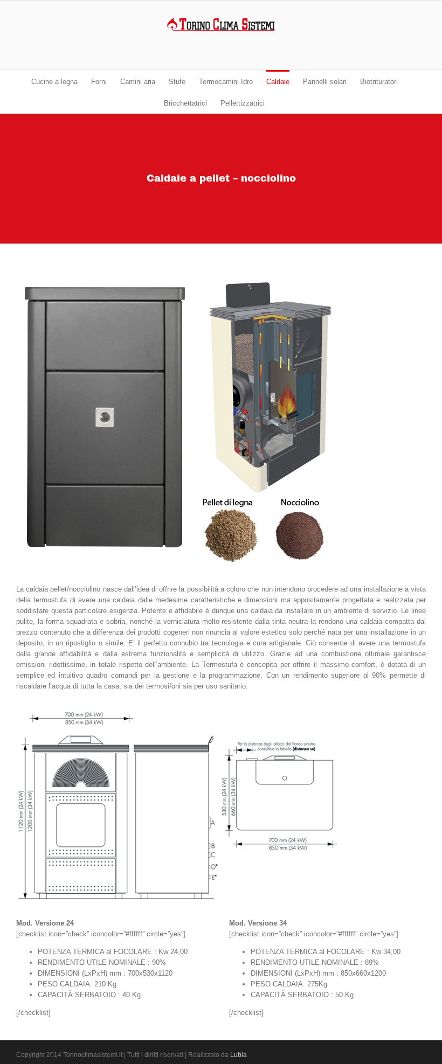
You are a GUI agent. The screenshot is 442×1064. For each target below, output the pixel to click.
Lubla (238, 1055)
